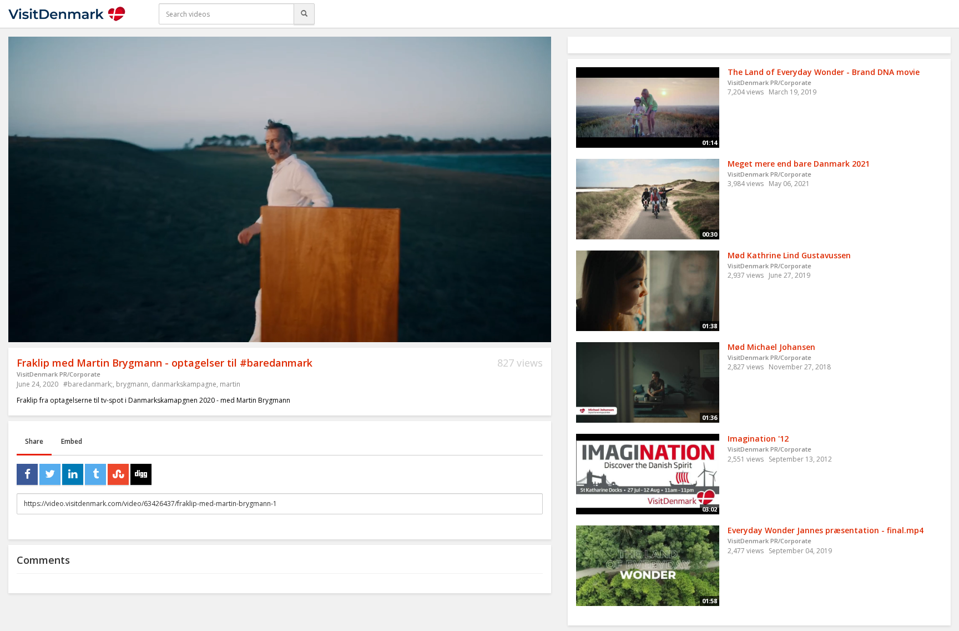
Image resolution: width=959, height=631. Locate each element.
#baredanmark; (88, 384)
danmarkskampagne (184, 384)
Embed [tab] (71, 441)
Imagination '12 (758, 438)
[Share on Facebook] (27, 474)
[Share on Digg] (141, 474)
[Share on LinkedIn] (72, 474)
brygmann (132, 384)
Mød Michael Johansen (771, 347)
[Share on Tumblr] (95, 474)
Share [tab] (34, 441)
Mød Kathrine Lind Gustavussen (789, 255)
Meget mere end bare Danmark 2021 (799, 163)
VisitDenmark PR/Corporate (58, 374)
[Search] (304, 13)
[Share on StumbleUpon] (118, 474)
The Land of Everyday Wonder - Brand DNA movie (824, 72)
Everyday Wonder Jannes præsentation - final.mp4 (825, 530)
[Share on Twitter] (49, 474)
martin (230, 384)
